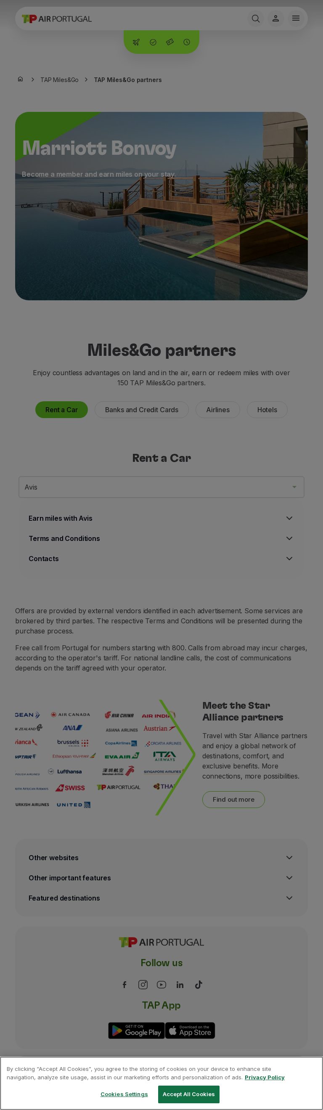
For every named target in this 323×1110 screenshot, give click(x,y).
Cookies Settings (124, 1094)
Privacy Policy (265, 1077)
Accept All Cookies (189, 1094)
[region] (161, 1083)
